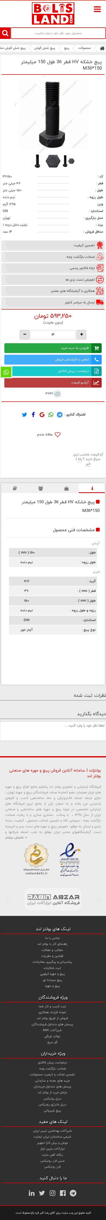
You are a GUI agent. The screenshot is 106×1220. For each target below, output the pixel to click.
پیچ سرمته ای (52, 980)
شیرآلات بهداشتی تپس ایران (52, 1131)
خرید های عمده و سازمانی (52, 1081)
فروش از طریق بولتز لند (52, 1018)
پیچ (66, 48)
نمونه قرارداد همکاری (52, 1012)
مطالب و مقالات (52, 950)
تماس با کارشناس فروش (72, 359)
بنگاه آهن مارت (52, 1155)
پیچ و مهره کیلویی (52, 974)
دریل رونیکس (52, 1099)
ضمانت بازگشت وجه (52, 1069)
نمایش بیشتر (14, 837)
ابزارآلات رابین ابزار (52, 1149)
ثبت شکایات (52, 968)
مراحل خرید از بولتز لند (52, 1092)
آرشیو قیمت (80, 382)
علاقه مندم (45, 434)
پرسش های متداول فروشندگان (52, 1024)
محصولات (84, 48)
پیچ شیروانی (52, 1111)
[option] (53, 114)
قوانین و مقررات (52, 956)
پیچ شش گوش (44, 48)
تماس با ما (52, 938)
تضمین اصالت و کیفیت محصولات (52, 1075)
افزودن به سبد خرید (75, 348)
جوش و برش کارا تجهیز (52, 1143)
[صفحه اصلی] (102, 48)
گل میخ (52, 1042)
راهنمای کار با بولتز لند (52, 944)
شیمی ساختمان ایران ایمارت (52, 1137)
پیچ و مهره (52, 986)
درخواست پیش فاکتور (73, 371)
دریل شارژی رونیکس (52, 1105)
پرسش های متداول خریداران (52, 1087)
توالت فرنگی (52, 1036)
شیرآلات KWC (52, 1030)
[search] (5, 33)
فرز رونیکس (52, 1167)
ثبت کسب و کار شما (52, 1006)
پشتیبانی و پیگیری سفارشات (52, 962)
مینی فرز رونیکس (52, 1161)
